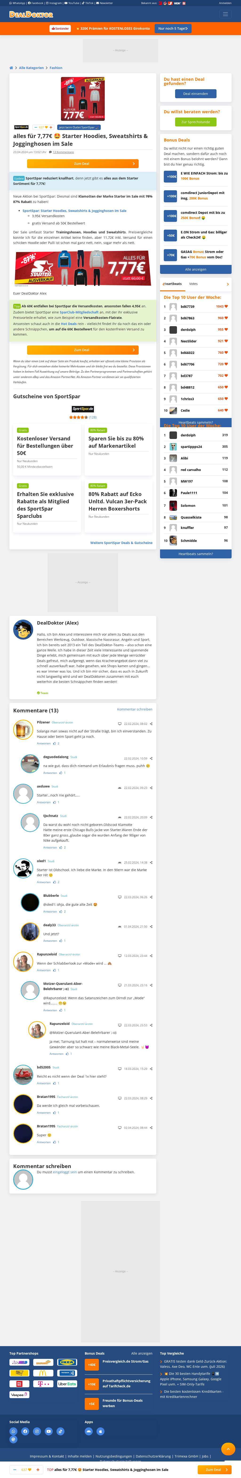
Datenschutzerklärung (153, 1456)
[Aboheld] (19, 1362)
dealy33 (61, 925)
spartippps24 (191, 446)
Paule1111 (189, 493)
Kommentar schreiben (135, 709)
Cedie (185, 410)
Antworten (44, 743)
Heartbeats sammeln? (196, 422)
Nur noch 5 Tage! (172, 28)
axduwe (47, 786)
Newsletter (106, 3)
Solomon (188, 505)
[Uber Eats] (67, 1383)
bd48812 (187, 387)
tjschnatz (55, 815)
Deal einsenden (195, 93)
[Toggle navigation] (225, 14)
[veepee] (19, 1394)
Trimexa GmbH (186, 1456)
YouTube (73, 3)
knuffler (187, 527)
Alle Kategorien (31, 67)
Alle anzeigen (195, 269)
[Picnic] (19, 1383)
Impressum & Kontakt (47, 1456)
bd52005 (48, 1067)
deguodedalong (60, 757)
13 (63, 152)
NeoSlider (189, 341)
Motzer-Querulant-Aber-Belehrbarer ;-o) (63, 986)
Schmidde (189, 540)
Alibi (184, 458)
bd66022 (187, 352)
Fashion (56, 67)
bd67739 (187, 306)
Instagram (55, 3)
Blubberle (55, 895)
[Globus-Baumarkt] (43, 1362)
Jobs (205, 1456)
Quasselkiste (191, 517)
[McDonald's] (43, 1373)
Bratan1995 (57, 1096)
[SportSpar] (21, 127)
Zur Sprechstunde (195, 122)
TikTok (89, 3)
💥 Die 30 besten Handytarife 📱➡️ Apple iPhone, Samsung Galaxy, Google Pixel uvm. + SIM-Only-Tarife (190, 1378)
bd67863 (187, 318)
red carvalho (191, 469)
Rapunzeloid (58, 954)
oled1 (45, 861)
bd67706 (187, 364)
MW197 (187, 481)
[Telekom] (43, 1383)
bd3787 (187, 376)
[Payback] (67, 1373)
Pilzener (55, 722)
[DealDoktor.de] (31, 14)
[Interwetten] (19, 1373)
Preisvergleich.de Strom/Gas (126, 1361)
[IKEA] (67, 1362)
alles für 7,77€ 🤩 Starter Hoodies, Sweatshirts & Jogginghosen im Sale (107, 1469)
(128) (92, 417)
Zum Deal (81, 163)
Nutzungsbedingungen (114, 1456)
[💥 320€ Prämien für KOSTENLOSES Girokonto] (60, 28)
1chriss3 (187, 399)
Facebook (37, 3)
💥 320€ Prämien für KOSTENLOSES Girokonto (113, 28)
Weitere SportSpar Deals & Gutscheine (121, 542)
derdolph (188, 329)
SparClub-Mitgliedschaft (79, 312)
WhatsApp (19, 3)
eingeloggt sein (65, 1172)
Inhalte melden (80, 1456)
